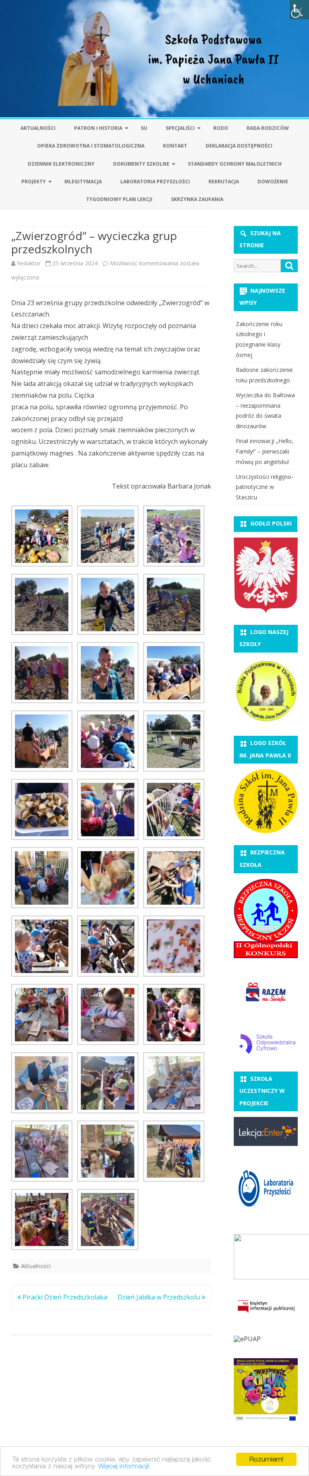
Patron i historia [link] (98, 128)
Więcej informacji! (123, 1466)
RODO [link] (220, 128)
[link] (299, 9)
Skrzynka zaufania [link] (197, 199)
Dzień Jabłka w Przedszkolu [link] (159, 1297)
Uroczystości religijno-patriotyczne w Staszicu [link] (264, 487)
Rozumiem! (266, 1459)
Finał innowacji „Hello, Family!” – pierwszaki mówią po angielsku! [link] (264, 451)
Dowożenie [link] (273, 181)
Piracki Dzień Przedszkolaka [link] (64, 1297)
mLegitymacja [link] (83, 181)
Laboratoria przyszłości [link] (155, 181)
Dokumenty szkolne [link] (141, 163)
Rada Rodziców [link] (268, 128)
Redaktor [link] (29, 263)
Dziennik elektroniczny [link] (61, 163)
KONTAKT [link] (175, 145)
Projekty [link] (33, 181)
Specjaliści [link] (180, 128)
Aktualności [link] (38, 128)
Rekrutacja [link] (223, 181)
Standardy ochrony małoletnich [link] (235, 163)
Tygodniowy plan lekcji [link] (119, 199)
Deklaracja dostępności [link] (239, 145)
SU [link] (144, 128)
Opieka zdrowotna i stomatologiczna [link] (90, 145)
